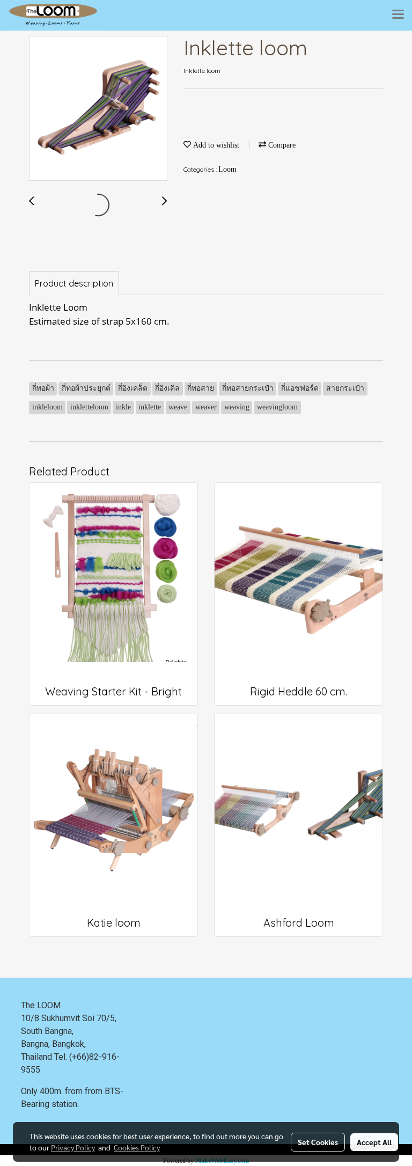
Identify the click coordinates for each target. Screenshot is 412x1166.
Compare (281, 145)
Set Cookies (318, 1142)
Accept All (374, 1142)
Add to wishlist (215, 145)
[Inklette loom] (98, 108)
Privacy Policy (73, 1147)
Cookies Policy (137, 1147)
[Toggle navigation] (398, 15)
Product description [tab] (74, 283)
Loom (227, 169)
